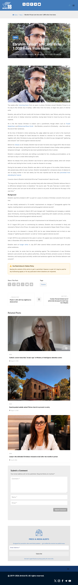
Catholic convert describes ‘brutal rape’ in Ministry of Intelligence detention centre (35, 358)
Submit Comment (60, 510)
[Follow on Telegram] (35, 4)
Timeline (43, 284)
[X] (9, 284)
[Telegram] (18, 284)
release (17, 145)
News (21, 15)
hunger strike (24, 244)
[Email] (27, 284)
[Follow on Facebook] (31, 4)
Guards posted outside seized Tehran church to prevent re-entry (29, 407)
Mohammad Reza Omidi (25, 126)
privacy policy (42, 558)
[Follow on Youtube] (39, 4)
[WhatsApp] (22, 284)
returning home (24, 105)
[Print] (31, 284)
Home (16, 15)
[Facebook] (14, 284)
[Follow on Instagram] (27, 4)
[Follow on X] (24, 4)
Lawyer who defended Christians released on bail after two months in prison (33, 457)
